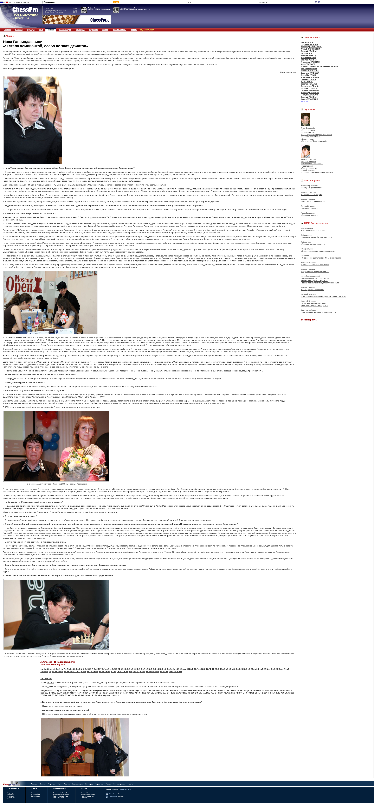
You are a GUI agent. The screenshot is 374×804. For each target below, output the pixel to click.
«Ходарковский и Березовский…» (315, 272)
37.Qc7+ (58, 690)
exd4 (176, 669)
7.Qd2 (95, 669)
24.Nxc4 (44, 671)
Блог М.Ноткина (86, 793)
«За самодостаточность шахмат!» (315, 278)
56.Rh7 (48, 693)
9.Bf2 (114, 669)
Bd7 (203, 669)
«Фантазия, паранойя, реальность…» (316, 237)
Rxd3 (142, 671)
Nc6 (185, 693)
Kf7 (52, 690)
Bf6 (172, 690)
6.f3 (87, 669)
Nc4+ (195, 690)
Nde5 (190, 669)
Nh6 (82, 669)
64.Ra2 (142, 693)
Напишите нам (125, 789)
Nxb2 (159, 690)
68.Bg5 (191, 693)
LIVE (189, 2)
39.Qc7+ (84, 690)
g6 (46, 669)
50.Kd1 (227, 690)
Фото (41, 30)
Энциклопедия (65, 30)
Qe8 (273, 669)
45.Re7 (166, 690)
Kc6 (125, 693)
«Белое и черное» (308, 162)
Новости (18, 30)
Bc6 (91, 693)
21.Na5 (254, 669)
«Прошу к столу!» (308, 130)
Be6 (238, 669)
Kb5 (137, 693)
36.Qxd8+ (45, 690)
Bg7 (108, 671)
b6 (165, 669)
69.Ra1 (202, 693)
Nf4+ (282, 690)
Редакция (10, 793)
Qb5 (119, 671)
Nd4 (101, 693)
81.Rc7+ (93, 695)
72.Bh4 (239, 693)
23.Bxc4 (279, 669)
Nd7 (63, 669)
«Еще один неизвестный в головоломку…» (318, 312)
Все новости (35, 794)
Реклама (10, 796)
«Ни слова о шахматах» (311, 137)
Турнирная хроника (88, 794)
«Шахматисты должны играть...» (314, 281)
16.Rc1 (197, 669)
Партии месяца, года (60, 796)
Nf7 (100, 669)
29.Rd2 (102, 671)
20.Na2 (243, 669)
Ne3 (87, 695)
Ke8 (105, 690)
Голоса (105, 30)
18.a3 (222, 669)
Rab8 (83, 671)
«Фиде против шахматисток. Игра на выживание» (321, 258)
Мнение (51, 30)
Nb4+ (220, 693)
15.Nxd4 (184, 669)
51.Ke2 (240, 690)
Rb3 (96, 671)
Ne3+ (233, 690)
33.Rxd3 (150, 671)
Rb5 (61, 671)
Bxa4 (111, 693)
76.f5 (287, 693)
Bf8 (196, 693)
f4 (110, 669)
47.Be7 (188, 690)
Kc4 (148, 693)
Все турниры (35, 796)
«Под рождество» (308, 132)
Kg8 (65, 690)
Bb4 (257, 693)
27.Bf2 (77, 671)
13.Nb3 (159, 669)
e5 (72, 669)
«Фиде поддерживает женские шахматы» (318, 251)
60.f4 (95, 693)
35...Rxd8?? (46, 678)
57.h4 (59, 693)
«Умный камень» (308, 170)
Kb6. (100, 695)
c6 (132, 669)
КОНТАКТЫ (263, 2)
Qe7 (143, 669)
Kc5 (282, 693)
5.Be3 (77, 669)
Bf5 (130, 671)
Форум (134, 30)
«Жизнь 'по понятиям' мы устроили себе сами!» (320, 283)
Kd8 (118, 690)
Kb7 (79, 693)
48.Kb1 (201, 690)
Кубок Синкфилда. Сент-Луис (55, 10)
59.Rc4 (85, 693)
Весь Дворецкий (59, 797)
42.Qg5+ (124, 690)
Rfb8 (217, 669)
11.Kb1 (137, 669)
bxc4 (260, 669)
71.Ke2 (227, 693)
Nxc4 (286, 669)
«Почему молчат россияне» (312, 290)
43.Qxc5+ (137, 690)
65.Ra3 (154, 693)
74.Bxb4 (263, 693)
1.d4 (42, 669)
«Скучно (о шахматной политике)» (315, 265)
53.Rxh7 (266, 690)
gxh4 (65, 693)
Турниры (30, 30)
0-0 (154, 669)
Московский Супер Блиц (61, 793)
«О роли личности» (309, 168)
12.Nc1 (149, 669)
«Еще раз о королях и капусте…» (314, 306)
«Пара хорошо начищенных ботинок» (316, 135)
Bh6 (120, 669)
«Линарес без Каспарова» (312, 164)
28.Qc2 (90, 671)
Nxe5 (156, 671)
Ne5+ (292, 693)
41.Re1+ (111, 690)
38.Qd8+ (71, 690)
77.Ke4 (43, 695)
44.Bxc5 (153, 690)
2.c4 (50, 669)
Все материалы (119, 30)
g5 (271, 690)
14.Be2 (170, 669)
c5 (72, 671)
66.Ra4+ (167, 693)
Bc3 (183, 690)
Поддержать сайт (146, 30)
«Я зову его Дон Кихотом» (311, 188)
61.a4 (105, 693)
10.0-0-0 (126, 669)
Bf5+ (208, 690)
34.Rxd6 (164, 671)
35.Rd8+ (178, 671)
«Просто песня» (307, 166)
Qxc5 (145, 690)
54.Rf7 (276, 690)
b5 (249, 669)
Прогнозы (84, 797)
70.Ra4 (214, 693)
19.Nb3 (232, 669)
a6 (227, 669)
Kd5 (173, 693)
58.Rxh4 (72, 693)
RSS (116, 2)
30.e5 (113, 671)
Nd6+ (61, 695)
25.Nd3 (55, 671)
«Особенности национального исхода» (317, 173)
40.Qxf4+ (97, 690)
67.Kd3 (179, 693)
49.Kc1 (214, 690)
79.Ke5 (68, 695)
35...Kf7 (50, 682)
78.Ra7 (55, 695)
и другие (304, 101)
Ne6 (42, 693)
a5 (50, 671)
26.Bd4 (67, 671)
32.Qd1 (136, 671)
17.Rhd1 (210, 669)
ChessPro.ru (117, 794)
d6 (54, 669)
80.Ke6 (81, 695)
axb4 (270, 693)
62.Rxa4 (118, 693)
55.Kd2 (288, 690)
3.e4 (58, 669)
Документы (11, 797)
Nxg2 (246, 690)
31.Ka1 (124, 671)
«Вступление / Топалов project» (314, 141)
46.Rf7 (177, 690)
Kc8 (131, 690)
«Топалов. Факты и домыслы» (313, 244)
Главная (7, 30)
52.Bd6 (253, 690)
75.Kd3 (276, 693)
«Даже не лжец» (307, 139)
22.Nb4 (267, 669)
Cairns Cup (49, 8)
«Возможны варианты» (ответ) (313, 303)
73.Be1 (250, 693)
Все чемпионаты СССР (61, 794)
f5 (90, 669)
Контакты (10, 794)
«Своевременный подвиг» (311, 195)
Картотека (93, 30)
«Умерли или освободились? (313, 202)
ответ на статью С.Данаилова (313, 231)
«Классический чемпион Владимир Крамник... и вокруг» (323, 297)
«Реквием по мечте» (309, 208)
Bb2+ (220, 690)
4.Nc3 (68, 669)
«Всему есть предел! (309, 215)
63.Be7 (130, 693)
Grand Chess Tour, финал (54, 12)
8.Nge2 (105, 669)
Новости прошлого (87, 796)
